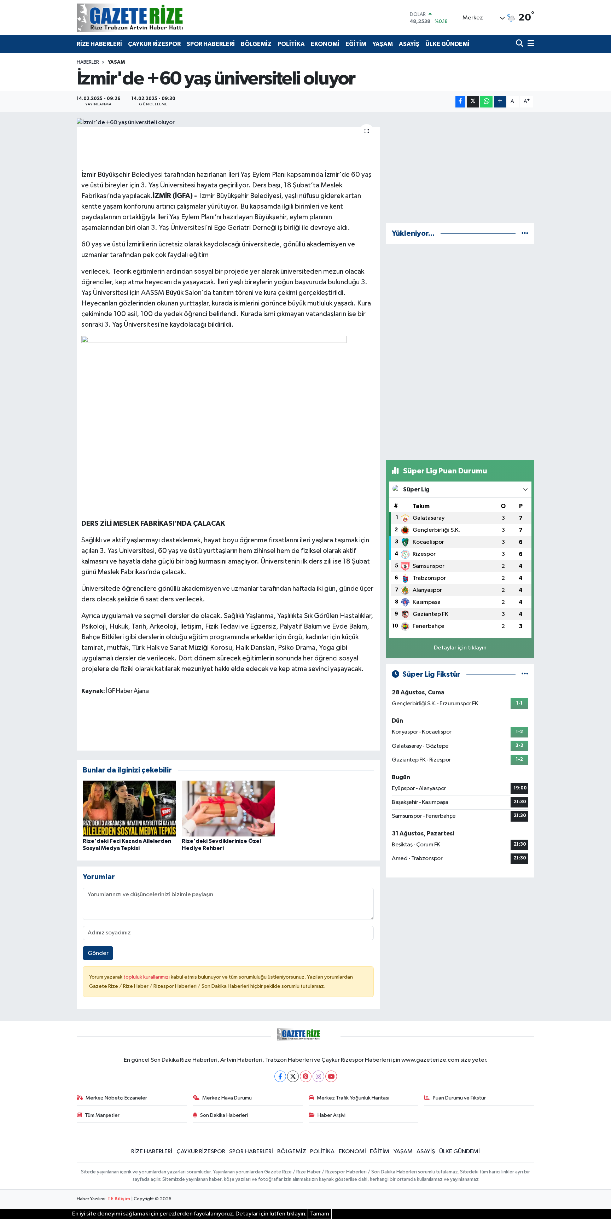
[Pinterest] (306, 1076)
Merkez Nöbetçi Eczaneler (116, 1098)
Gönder (98, 953)
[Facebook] (280, 1076)
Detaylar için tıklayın (460, 648)
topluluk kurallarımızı (147, 977)
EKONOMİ (325, 44)
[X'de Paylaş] (473, 101)
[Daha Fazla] (500, 101)
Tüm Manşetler (102, 1115)
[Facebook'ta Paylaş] (460, 101)
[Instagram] (318, 1076)
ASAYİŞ (409, 44)
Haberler (88, 62)
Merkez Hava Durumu (227, 1098)
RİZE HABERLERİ (99, 44)
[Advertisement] (460, 167)
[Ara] (520, 44)
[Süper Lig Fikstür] (525, 674)
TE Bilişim (118, 1199)
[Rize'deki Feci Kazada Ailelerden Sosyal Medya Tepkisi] (129, 808)
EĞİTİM (355, 44)
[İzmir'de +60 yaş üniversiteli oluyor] (228, 122)
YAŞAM (382, 44)
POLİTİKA (291, 44)
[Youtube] (331, 1076)
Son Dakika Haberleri (224, 1115)
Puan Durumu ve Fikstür (459, 1098)
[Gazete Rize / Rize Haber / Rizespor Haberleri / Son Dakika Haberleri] (147, 17)
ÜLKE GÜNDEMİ (447, 44)
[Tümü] (525, 234)
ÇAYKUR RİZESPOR (154, 44)
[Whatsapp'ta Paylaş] (486, 101)
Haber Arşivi (331, 1115)
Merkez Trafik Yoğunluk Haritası (353, 1098)
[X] (293, 1076)
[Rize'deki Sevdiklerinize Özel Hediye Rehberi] (228, 808)
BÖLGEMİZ (256, 44)
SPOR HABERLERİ (211, 44)
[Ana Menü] (530, 44)
